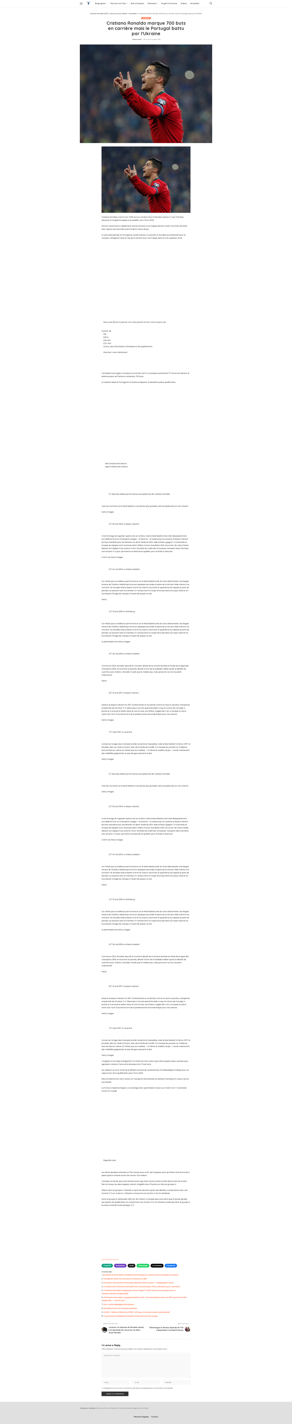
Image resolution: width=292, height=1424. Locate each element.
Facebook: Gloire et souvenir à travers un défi (125, 1278)
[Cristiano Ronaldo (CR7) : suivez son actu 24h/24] (88, 3)
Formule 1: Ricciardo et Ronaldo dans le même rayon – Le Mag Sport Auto (138, 1282)
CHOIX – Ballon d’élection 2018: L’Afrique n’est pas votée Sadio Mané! (136, 1312)
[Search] (210, 3)
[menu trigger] (82, 3)
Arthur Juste (137, 39)
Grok (131, 1266)
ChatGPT (107, 1266)
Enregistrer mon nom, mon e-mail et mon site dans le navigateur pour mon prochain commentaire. (138, 1388)
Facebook (171, 1266)
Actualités (146, 18)
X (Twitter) (157, 1266)
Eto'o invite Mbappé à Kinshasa (118, 1304)
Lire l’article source (110, 1259)
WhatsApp (143, 1266)
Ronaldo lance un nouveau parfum (120, 1308)
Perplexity (120, 1266)
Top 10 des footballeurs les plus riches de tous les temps (131, 1316)
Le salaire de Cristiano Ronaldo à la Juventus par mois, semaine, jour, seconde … (142, 1286)
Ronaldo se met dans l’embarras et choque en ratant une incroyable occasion (141, 1275)
